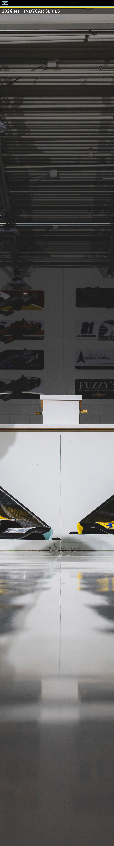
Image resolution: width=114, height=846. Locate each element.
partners (101, 3)
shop (109, 3)
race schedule (74, 3)
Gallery (92, 3)
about (63, 3)
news (84, 3)
